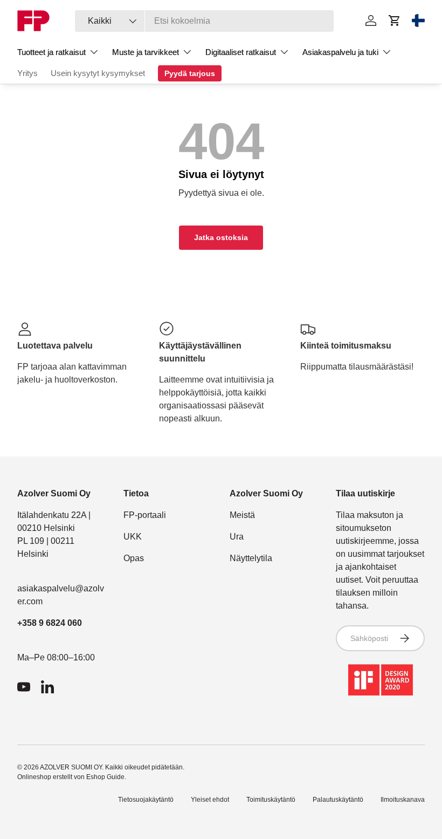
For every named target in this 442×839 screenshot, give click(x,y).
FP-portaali (144, 515)
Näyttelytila (251, 558)
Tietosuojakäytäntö (146, 799)
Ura (237, 536)
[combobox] (204, 21)
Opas (133, 558)
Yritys (27, 73)
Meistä (242, 515)
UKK (132, 536)
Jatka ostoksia (221, 237)
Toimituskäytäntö (270, 799)
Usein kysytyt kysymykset (98, 73)
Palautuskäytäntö (338, 799)
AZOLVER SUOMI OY (71, 767)
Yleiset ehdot (210, 799)
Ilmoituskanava (403, 799)
